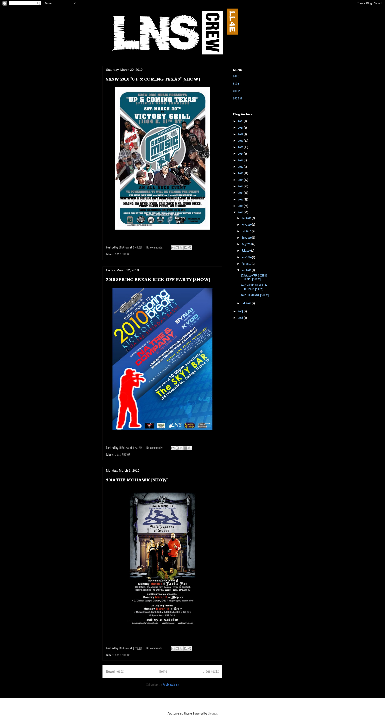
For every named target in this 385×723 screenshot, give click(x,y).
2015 (241, 180)
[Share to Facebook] (185, 247)
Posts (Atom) (171, 685)
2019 (241, 153)
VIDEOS (236, 91)
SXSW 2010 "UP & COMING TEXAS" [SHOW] (153, 78)
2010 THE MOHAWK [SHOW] (137, 479)
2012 (241, 199)
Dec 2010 (247, 218)
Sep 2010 (247, 237)
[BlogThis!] (177, 247)
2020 (241, 147)
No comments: (155, 247)
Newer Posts (115, 672)
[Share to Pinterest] (190, 247)
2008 (241, 318)
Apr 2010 (247, 264)
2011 (241, 206)
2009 (241, 311)
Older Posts (211, 672)
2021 (241, 140)
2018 (241, 160)
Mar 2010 (247, 270)
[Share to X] (181, 247)
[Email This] (173, 247)
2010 (241, 212)
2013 (241, 193)
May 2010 (247, 257)
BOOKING (237, 98)
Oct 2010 (247, 231)
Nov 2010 (247, 224)
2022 (241, 134)
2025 (241, 121)
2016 (241, 173)
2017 (241, 167)
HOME (236, 76)
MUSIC (236, 84)
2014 (241, 186)
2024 (241, 127)
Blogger (212, 713)
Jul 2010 (246, 250)
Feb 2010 (247, 303)
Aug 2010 (247, 244)
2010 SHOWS (122, 254)
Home (163, 672)
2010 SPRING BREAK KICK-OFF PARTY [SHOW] (158, 279)
